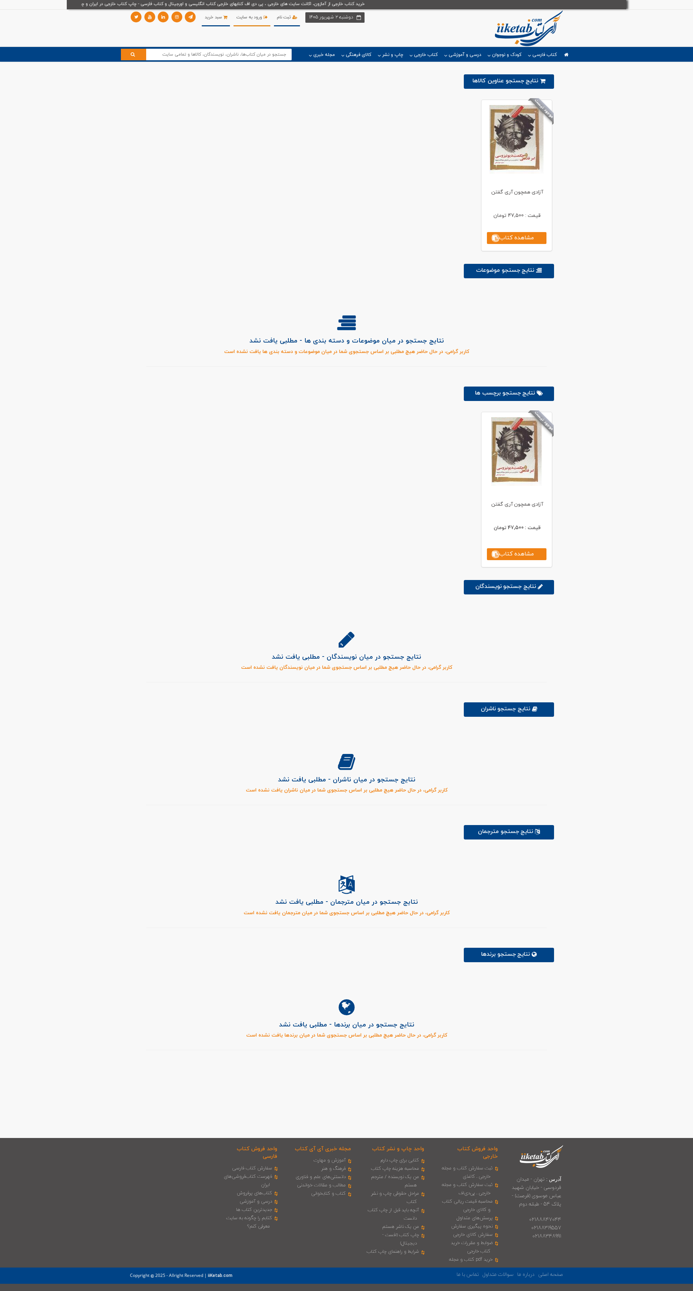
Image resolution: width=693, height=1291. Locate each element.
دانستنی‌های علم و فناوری (321, 1177)
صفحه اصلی (550, 1274)
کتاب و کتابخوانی (328, 1193)
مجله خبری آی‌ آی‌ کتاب (323, 1149)
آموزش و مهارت (330, 1160)
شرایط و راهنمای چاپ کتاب (393, 1251)
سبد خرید (214, 17)
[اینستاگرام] (176, 17)
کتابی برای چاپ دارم (399, 1160)
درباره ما (526, 1274)
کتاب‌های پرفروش (254, 1193)
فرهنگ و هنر (333, 1168)
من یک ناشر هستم (400, 1227)
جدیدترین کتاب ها (254, 1210)
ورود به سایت (249, 17)
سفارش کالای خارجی (473, 1234)
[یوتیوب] (149, 17)
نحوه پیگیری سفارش (472, 1226)
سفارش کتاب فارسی (252, 1168)
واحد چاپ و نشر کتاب (398, 1149)
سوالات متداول (498, 1274)
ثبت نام (284, 17)
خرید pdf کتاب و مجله (471, 1259)
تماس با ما (468, 1274)
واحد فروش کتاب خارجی (477, 1152)
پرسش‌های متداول (475, 1218)
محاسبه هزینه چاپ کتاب (395, 1168)
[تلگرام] (190, 17)
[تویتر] (136, 17)
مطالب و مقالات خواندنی (321, 1185)
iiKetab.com (220, 1276)
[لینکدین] (163, 17)
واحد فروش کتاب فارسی (257, 1152)
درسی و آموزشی (256, 1201)
